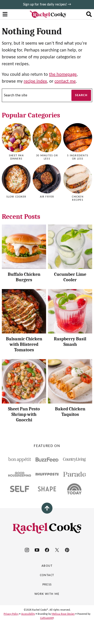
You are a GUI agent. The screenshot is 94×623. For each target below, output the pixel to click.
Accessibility (28, 614)
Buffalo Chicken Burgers (24, 277)
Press (47, 584)
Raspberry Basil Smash (70, 341)
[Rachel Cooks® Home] (48, 14)
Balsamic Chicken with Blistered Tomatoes (24, 344)
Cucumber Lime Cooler (70, 277)
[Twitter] (57, 550)
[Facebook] (47, 550)
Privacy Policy (11, 614)
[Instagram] (27, 550)
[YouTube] (37, 550)
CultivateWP (46, 618)
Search (81, 95)
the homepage (63, 74)
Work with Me (47, 594)
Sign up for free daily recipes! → (47, 4)
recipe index (35, 81)
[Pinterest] (67, 550)
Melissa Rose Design (63, 614)
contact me (65, 81)
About (47, 566)
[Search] (89, 14)
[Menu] (5, 14)
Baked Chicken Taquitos (70, 411)
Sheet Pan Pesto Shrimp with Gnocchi (24, 414)
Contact (47, 575)
